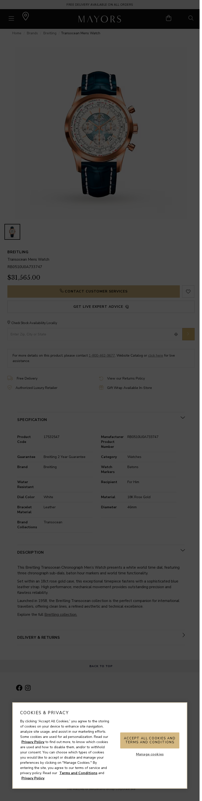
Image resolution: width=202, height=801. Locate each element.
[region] (99, 745)
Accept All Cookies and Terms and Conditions (150, 740)
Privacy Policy (32, 742)
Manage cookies (150, 754)
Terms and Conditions (78, 773)
